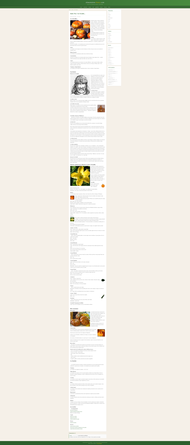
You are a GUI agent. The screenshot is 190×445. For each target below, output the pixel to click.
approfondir (97, 7)
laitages (109, 36)
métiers (109, 16)
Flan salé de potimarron (74, 410)
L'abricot (109, 84)
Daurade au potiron (73, 422)
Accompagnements (110, 57)
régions (109, 27)
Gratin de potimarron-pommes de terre (76, 411)
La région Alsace (110, 69)
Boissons (109, 33)
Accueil (81, 7)
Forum (109, 7)
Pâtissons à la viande (73, 416)
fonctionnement (110, 17)
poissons (109, 38)
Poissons (109, 52)
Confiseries (109, 62)
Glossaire (105, 7)
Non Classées (110, 63)
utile (93, 7)
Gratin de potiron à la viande (74, 418)
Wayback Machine (99, 443)
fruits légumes (76, 9)
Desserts (109, 60)
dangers (109, 19)
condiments (109, 35)
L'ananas (109, 76)
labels (109, 21)
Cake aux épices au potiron (74, 425)
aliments (90, 7)
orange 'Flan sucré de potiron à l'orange (76, 428)
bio (108, 22)
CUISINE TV (110, 82)
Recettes (101, 7)
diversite (109, 14)
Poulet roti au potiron (73, 417)
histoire (109, 24)
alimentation (85, 7)
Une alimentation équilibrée (112, 71)
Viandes (109, 55)
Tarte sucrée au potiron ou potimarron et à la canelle (78, 427)
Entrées (109, 49)
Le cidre (109, 74)
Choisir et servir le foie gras (112, 73)
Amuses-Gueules (110, 47)
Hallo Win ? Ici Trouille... (111, 79)
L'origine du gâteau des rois (112, 81)
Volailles (109, 54)
